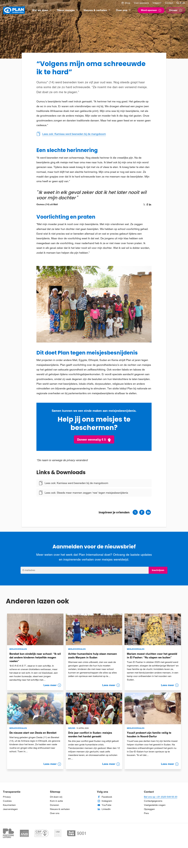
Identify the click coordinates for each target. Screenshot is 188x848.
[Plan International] (14, 10)
